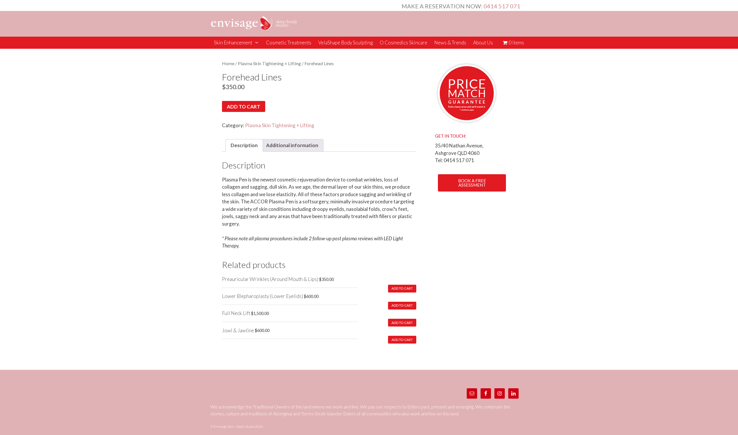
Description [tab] (244, 145)
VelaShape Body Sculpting (345, 43)
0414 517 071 (501, 6)
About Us (483, 43)
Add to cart (243, 107)
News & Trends (450, 43)
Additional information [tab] (292, 145)
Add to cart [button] (402, 288)
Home (228, 63)
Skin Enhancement (233, 43)
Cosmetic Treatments (288, 43)
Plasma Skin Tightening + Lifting (269, 63)
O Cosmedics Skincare (403, 43)
